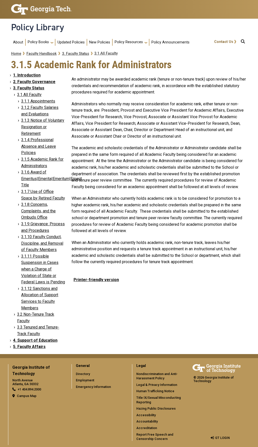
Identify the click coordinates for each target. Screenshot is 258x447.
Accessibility (146, 415)
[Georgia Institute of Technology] (41, 7)
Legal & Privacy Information (156, 385)
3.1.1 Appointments (38, 101)
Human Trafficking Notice (155, 391)
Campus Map (27, 396)
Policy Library (37, 27)
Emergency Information (93, 387)
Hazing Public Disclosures (156, 408)
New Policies (99, 42)
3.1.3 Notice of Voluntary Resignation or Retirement (42, 127)
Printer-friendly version (96, 279)
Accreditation (146, 428)
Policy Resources (129, 42)
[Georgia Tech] (216, 367)
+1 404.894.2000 (29, 389)
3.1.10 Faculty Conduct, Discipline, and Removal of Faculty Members (42, 243)
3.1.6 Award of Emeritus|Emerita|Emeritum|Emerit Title (51, 178)
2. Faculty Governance (34, 81)
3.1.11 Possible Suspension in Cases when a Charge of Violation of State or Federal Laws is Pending (43, 269)
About (18, 42)
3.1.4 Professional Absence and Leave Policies (38, 146)
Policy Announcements (170, 42)
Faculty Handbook (41, 54)
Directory (83, 374)
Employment (85, 380)
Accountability (147, 421)
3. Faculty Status (75, 54)
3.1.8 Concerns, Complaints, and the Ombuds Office (38, 211)
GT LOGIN (222, 438)
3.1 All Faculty (106, 53)
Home (16, 54)
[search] (243, 42)
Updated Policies (71, 42)
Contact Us (223, 42)
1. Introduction (27, 75)
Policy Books (38, 42)
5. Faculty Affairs (29, 346)
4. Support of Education (35, 340)
